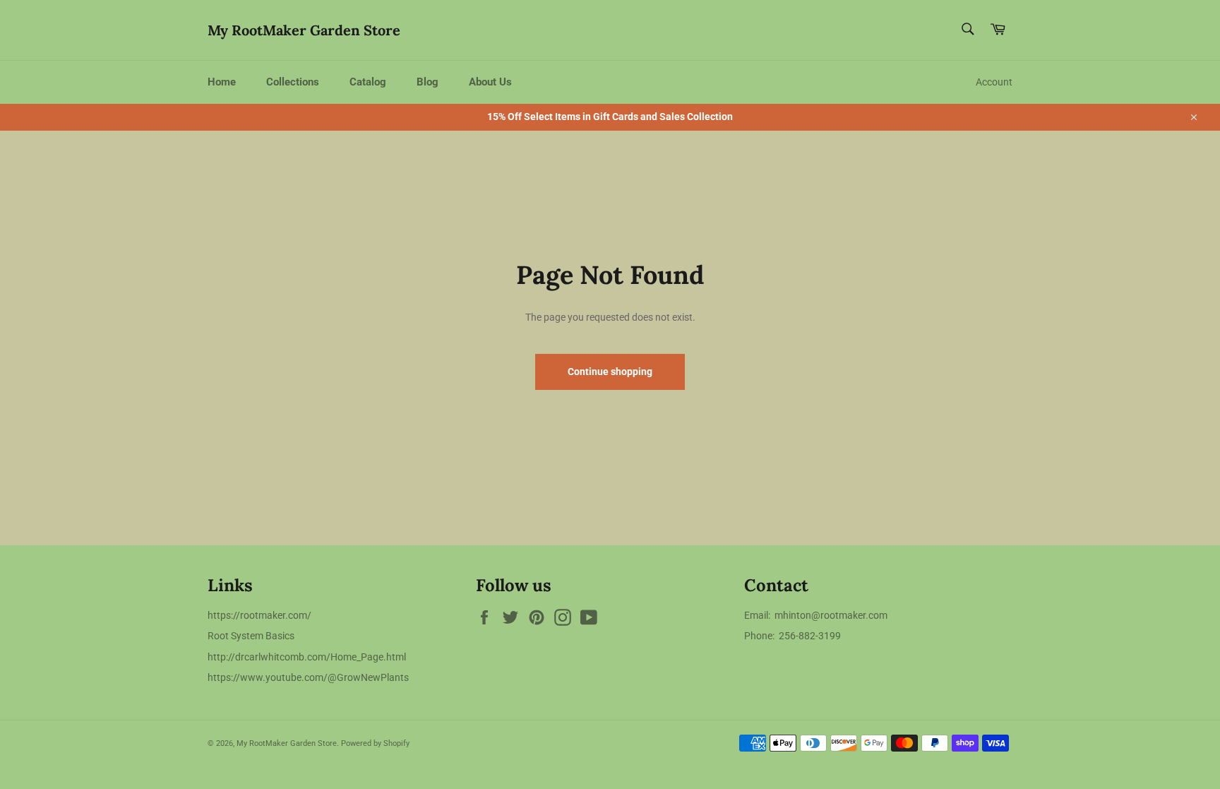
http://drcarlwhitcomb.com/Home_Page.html (307, 657)
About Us (490, 82)
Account (994, 82)
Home (222, 82)
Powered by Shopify (375, 743)
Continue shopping (610, 371)
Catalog (367, 82)
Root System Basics (251, 635)
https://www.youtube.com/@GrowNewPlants (308, 677)
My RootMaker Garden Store (304, 30)
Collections (292, 82)
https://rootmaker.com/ (259, 615)
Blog (427, 82)
